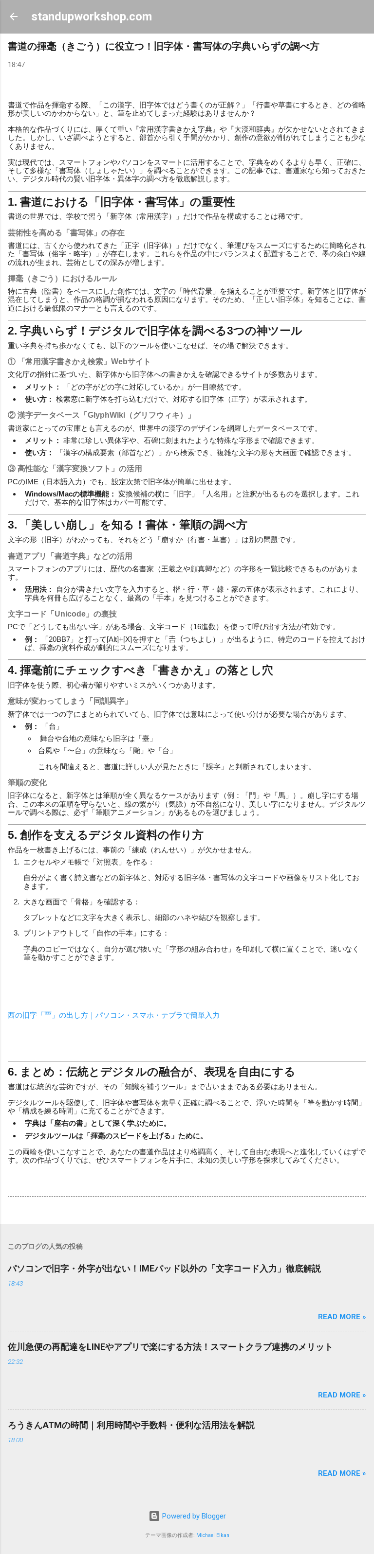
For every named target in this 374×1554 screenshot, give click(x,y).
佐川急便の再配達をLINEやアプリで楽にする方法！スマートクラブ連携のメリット (170, 1347)
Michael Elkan (212, 1535)
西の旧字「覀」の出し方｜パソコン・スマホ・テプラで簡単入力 (114, 1015)
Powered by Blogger (193, 1516)
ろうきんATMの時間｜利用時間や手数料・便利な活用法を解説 (131, 1425)
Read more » (342, 1316)
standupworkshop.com (91, 16)
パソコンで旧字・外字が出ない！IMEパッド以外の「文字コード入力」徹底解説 (164, 1268)
